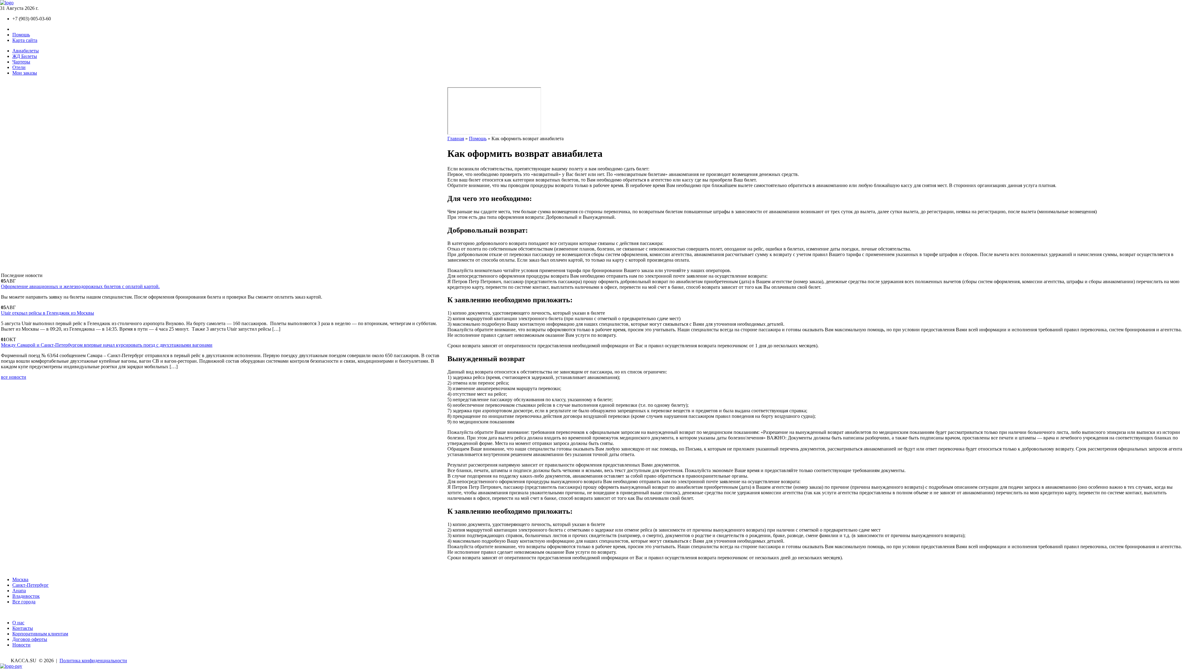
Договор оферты (29, 639)
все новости (13, 377)
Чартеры (21, 61)
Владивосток (26, 596)
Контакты (22, 29)
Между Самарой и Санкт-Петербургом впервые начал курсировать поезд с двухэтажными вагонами (106, 345)
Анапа (19, 590)
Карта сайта (24, 40)
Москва (20, 579)
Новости (21, 644)
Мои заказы (24, 72)
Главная (455, 138)
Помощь (21, 34)
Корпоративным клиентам (40, 633)
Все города (23, 601)
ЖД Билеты (24, 56)
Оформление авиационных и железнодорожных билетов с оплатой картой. (80, 286)
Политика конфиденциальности (93, 660)
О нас (18, 622)
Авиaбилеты (25, 50)
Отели (19, 67)
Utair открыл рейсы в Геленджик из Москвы (47, 313)
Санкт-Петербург (30, 585)
